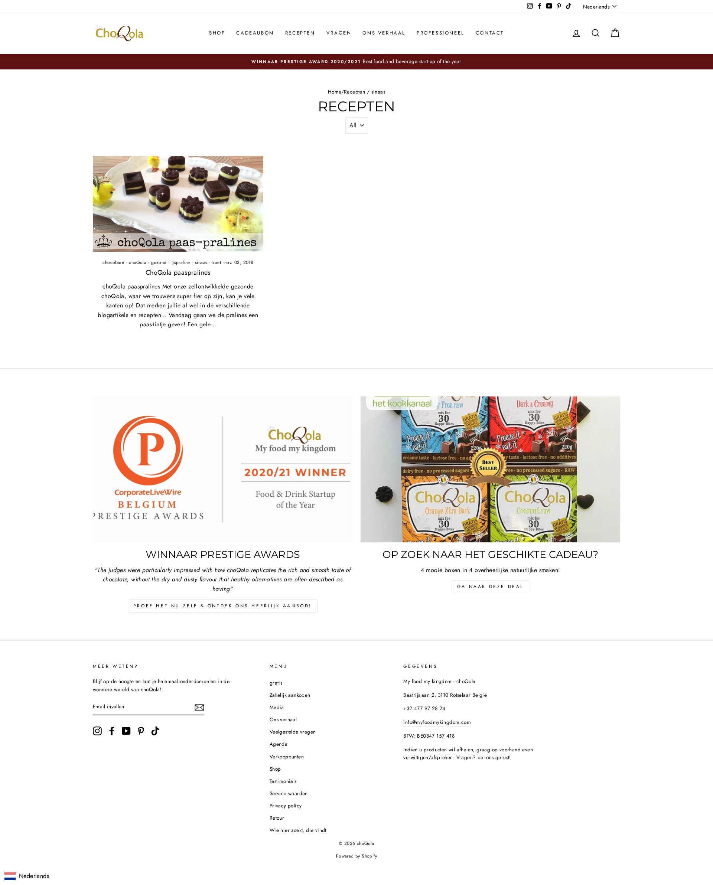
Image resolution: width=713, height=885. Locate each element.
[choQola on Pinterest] (140, 730)
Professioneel (441, 32)
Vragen (339, 32)
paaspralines (178, 272)
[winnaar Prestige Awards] (222, 469)
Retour (277, 818)
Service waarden (289, 793)
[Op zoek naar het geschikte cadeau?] (490, 469)
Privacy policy (286, 805)
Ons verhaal (384, 32)
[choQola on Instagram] (97, 730)
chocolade (113, 262)
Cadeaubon (255, 32)
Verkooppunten (287, 756)
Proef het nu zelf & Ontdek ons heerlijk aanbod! (222, 605)
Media (277, 707)
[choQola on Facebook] (111, 730)
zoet (216, 262)
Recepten (300, 32)
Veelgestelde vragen (293, 731)
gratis (276, 682)
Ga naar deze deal (490, 586)
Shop (217, 32)
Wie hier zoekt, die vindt (298, 830)
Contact (490, 32)
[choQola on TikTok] (155, 730)
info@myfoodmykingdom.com (437, 722)
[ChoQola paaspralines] (178, 204)
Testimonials (283, 781)
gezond (158, 262)
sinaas (201, 262)
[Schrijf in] (199, 707)
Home (334, 91)
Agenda (278, 744)
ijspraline (181, 262)
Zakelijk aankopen (290, 695)
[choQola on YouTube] (126, 730)
